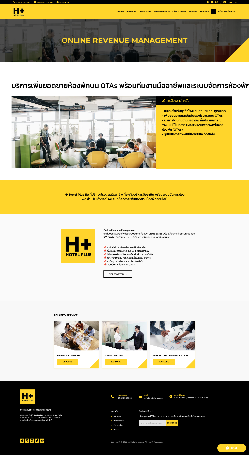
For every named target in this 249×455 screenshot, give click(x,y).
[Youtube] (225, 2)
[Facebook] (208, 2)
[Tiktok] (221, 2)
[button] (226, 11)
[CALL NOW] (213, 11)
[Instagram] (217, 2)
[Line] (212, 2)
